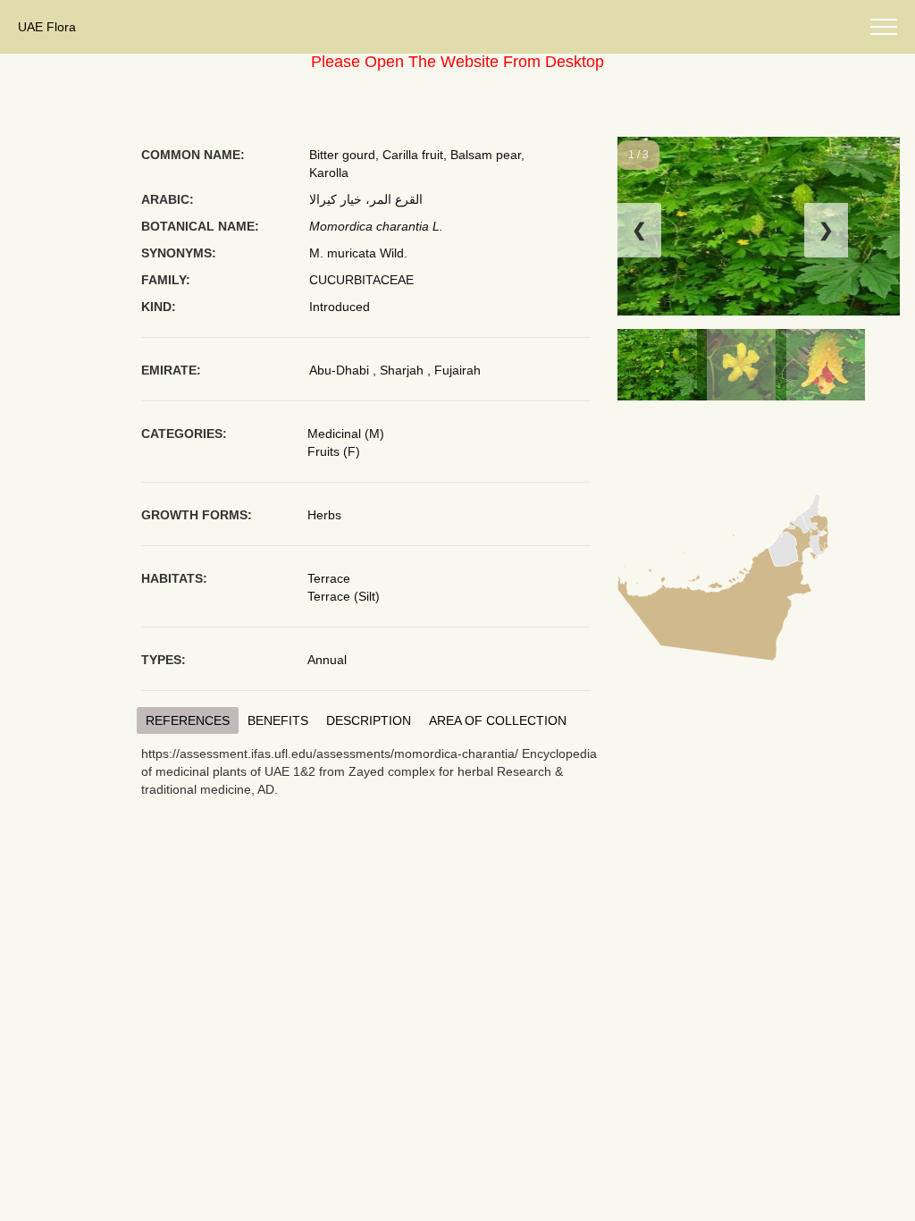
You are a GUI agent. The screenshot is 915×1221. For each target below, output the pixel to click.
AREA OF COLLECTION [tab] (498, 720)
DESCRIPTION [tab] (368, 720)
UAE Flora (47, 27)
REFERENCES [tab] (188, 720)
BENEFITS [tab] (278, 720)
